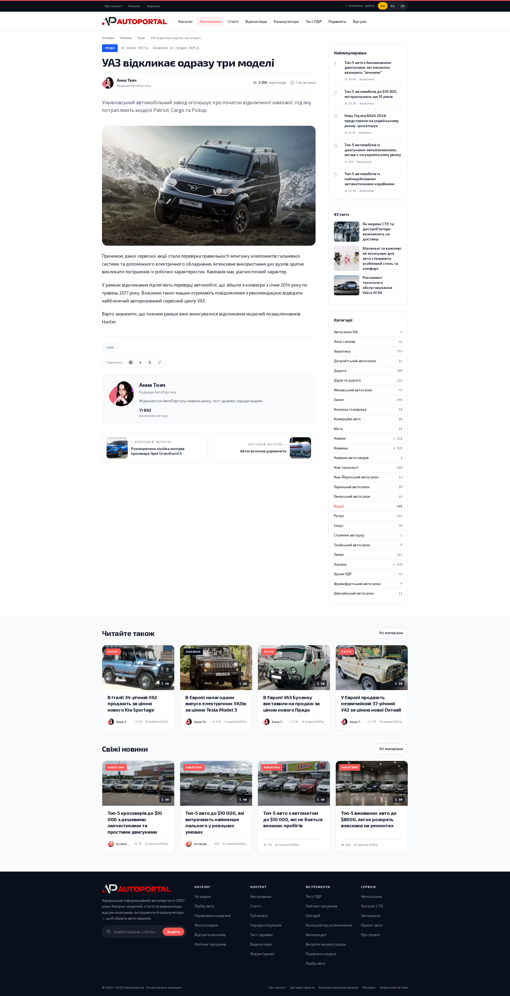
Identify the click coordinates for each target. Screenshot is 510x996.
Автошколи (371, 915)
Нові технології (368, 467)
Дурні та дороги (368, 380)
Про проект (113, 6)
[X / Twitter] (150, 362)
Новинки (368, 448)
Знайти (173, 931)
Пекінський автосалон (368, 496)
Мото (368, 429)
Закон (368, 399)
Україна (368, 564)
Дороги (368, 371)
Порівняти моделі (321, 953)
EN (403, 6)
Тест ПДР (314, 21)
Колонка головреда (368, 409)
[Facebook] (140, 362)
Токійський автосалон (368, 545)
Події (109, 48)
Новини (368, 438)
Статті (233, 21)
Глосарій (313, 915)
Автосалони (371, 896)
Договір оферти (302, 987)
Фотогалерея (206, 925)
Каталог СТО (372, 906)
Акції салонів (368, 341)
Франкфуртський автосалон (368, 584)
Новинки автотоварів (368, 458)
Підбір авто (204, 906)
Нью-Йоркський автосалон (368, 477)
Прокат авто (371, 925)
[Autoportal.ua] (134, 21)
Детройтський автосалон (368, 361)
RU (393, 6)
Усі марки (203, 896)
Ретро (368, 516)
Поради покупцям (265, 925)
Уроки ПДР (368, 574)
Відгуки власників (210, 934)
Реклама (368, 987)
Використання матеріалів (338, 987)
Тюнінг (368, 554)
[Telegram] (130, 362)
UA (383, 6)
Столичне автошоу (368, 535)
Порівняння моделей (213, 915)
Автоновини (210, 21)
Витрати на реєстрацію (326, 944)
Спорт (368, 525)
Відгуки (359, 21)
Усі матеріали (391, 633)
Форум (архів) (262, 953)
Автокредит (316, 934)
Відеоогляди (256, 21)
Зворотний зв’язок (394, 987)
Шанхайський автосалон (368, 593)
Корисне (153, 6)
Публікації (258, 915)
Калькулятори (286, 21)
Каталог (134, 6)
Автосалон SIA (368, 332)
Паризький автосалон (368, 487)
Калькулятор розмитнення (329, 925)
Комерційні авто (368, 419)
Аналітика (368, 351)
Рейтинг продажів (210, 944)
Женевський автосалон (368, 390)
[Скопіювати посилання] (159, 362)
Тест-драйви (261, 934)
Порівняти (337, 21)
